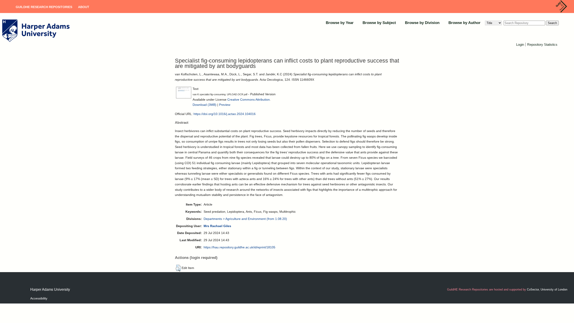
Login (520, 44)
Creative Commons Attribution (248, 99)
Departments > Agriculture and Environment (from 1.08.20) (245, 219)
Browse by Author (464, 23)
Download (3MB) (204, 104)
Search (552, 23)
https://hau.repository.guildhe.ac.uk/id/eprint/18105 (239, 247)
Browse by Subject (379, 23)
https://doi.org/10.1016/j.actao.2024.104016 (225, 114)
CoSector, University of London (547, 289)
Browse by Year (340, 23)
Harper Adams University (50, 289)
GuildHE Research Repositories (44, 7)
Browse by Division (422, 23)
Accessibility (38, 298)
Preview (224, 104)
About (83, 7)
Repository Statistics (542, 44)
